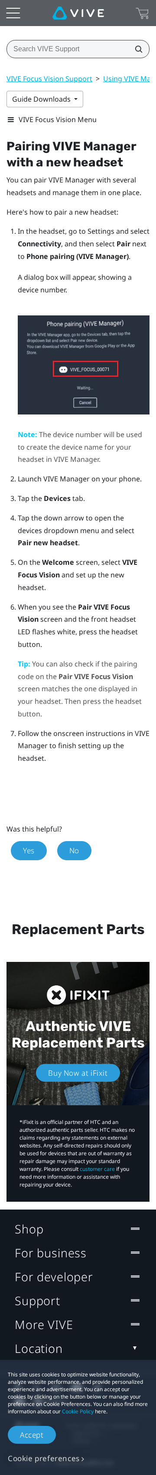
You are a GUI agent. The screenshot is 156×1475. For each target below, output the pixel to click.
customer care (97, 1169)
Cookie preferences (44, 1458)
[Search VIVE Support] (136, 49)
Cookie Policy (78, 1411)
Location (39, 1348)
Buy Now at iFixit (77, 1073)
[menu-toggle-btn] (13, 13)
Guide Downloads (42, 99)
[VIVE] (78, 13)
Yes (29, 850)
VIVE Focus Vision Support (49, 78)
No (74, 850)
